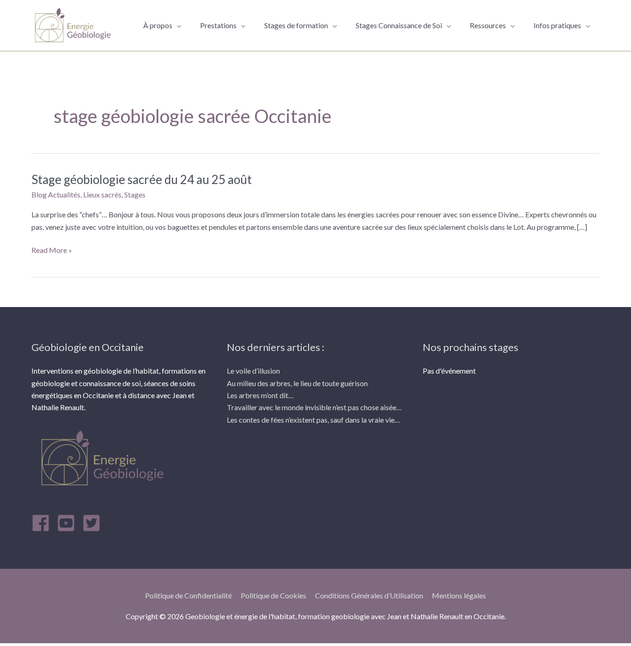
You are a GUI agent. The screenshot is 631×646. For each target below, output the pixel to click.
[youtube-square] (69, 523)
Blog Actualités (55, 194)
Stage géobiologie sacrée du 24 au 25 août (141, 179)
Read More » (51, 250)
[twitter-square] (94, 523)
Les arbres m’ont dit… (260, 395)
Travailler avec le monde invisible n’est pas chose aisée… (314, 407)
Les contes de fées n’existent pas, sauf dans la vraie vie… (313, 419)
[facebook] (43, 523)
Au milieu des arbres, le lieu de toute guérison (297, 383)
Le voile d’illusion (253, 370)
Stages (135, 194)
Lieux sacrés (102, 194)
